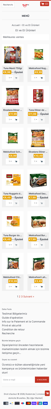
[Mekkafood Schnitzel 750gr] (13, 138)
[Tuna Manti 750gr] (13, 55)
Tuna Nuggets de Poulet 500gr (19, 193)
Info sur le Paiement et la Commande (23, 321)
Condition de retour (13, 329)
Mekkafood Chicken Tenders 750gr (22, 277)
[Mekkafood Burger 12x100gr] (38, 222)
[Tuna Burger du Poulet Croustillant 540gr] (13, 222)
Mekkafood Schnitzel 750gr (18, 151)
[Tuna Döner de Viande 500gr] (38, 96)
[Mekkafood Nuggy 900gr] (38, 55)
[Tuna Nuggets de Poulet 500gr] (13, 180)
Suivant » (28, 296)
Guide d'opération (12, 317)
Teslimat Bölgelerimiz (14, 313)
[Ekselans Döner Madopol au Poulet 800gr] (38, 138)
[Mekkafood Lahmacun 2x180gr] (38, 263)
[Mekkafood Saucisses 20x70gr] (38, 180)
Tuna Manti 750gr (12, 68)
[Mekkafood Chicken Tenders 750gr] (13, 263)
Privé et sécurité (11, 325)
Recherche (8, 333)
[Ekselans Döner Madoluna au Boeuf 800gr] (13, 96)
